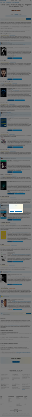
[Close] (22, 204)
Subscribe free (15, 211)
